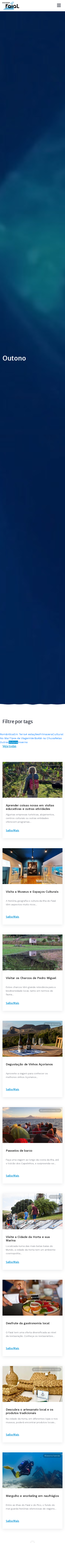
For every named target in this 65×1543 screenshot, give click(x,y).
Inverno (23, 742)
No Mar (4, 738)
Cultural (57, 734)
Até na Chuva (46, 738)
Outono (13, 742)
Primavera (45, 734)
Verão (34, 738)
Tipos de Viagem (19, 738)
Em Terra (20, 734)
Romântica (7, 734)
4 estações (32, 734)
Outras (4, 742)
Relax (58, 738)
